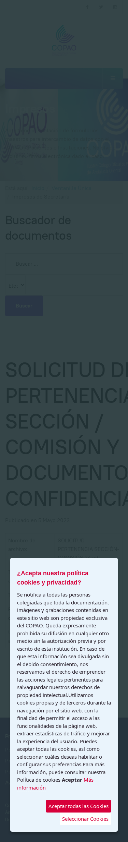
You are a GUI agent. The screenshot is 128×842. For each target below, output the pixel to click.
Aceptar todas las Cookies (78, 806)
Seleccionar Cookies (85, 818)
